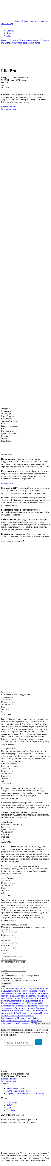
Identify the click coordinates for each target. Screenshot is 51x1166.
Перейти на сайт (8, 107)
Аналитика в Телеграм (25, 996)
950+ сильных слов (15, 1088)
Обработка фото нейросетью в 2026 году (25, 1093)
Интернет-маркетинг (29, 40)
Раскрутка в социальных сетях (25, 43)
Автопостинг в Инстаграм (18, 991)
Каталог (10, 33)
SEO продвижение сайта (18, 1091)
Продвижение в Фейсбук (29, 1018)
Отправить (6, 983)
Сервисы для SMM (27, 1023)
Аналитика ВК (17, 998)
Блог (9, 35)
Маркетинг (12, 1103)
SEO (9, 1107)
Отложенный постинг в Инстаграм (17, 1011)
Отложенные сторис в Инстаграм (30, 1008)
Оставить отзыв (8, 109)
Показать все (7, 483)
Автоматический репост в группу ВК (18, 988)
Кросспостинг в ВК (18, 1001)
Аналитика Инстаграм (34, 998)
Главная (10, 30)
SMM (9, 1105)
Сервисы (14, 40)
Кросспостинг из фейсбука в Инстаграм (19, 1006)
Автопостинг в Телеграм (28, 993)
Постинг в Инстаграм (29, 1013)
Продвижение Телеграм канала (15, 1020)
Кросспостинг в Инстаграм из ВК (27, 1003)
